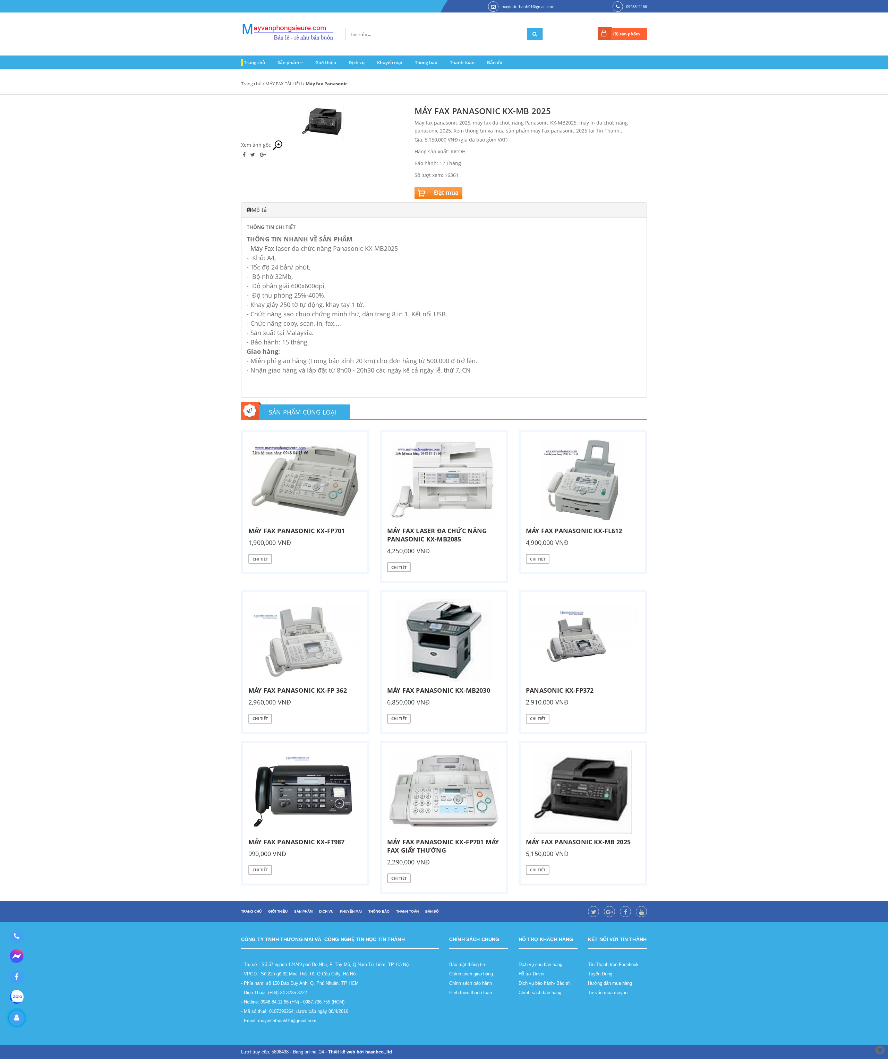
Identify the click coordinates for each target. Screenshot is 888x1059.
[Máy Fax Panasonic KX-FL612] (583, 480)
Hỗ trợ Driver (532, 973)
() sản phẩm (626, 34)
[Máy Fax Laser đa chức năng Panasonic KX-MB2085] (444, 480)
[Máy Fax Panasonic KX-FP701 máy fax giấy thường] (444, 792)
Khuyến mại (389, 62)
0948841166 (636, 6)
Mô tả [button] (259, 210)
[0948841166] (16, 936)
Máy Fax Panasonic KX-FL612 (574, 531)
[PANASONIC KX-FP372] (583, 640)
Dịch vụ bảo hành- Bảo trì (544, 983)
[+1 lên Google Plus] (263, 154)
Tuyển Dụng (600, 973)
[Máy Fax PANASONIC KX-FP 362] (305, 640)
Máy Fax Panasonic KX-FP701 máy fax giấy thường (443, 846)
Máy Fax (262, 248)
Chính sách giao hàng (471, 973)
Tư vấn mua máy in (607, 992)
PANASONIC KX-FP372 (560, 690)
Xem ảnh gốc (256, 145)
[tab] (444, 210)
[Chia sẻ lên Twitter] (253, 154)
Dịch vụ (357, 62)
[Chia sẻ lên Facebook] (245, 154)
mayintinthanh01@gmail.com (528, 6)
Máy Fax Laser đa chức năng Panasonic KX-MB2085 (437, 535)
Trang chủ (254, 62)
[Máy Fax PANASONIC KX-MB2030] (444, 640)
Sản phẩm (289, 62)
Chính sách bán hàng (540, 992)
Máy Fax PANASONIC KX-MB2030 (438, 690)
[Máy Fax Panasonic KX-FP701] (305, 480)
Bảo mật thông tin (467, 964)
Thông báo (426, 62)
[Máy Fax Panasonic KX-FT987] (305, 792)
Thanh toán (462, 62)
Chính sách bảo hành (470, 983)
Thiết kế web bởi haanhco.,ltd (360, 1051)
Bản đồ (494, 62)
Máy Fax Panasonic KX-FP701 (296, 531)
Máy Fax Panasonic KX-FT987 (296, 842)
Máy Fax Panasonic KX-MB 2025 (578, 842)
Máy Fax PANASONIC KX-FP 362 (297, 690)
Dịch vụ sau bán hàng (540, 964)
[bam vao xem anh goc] (322, 122)
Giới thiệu (325, 62)
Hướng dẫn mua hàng (610, 983)
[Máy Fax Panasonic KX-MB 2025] (583, 792)
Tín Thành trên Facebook (613, 964)
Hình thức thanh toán (470, 992)
